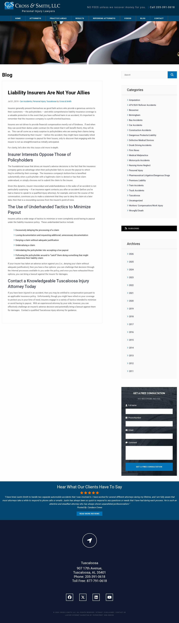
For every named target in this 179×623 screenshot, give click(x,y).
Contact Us (121, 612)
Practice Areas (58, 18)
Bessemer (133, 110)
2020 (131, 301)
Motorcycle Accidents (139, 160)
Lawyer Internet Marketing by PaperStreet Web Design (89, 615)
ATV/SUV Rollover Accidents (142, 105)
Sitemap (99, 612)
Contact (159, 18)
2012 (131, 363)
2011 (131, 371)
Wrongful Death (136, 210)
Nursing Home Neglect (139, 165)
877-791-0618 (97, 581)
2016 (131, 332)
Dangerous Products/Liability (142, 135)
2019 (131, 308)
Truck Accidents (136, 190)
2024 (131, 269)
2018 (131, 316)
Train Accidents (136, 185)
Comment (133, 442)
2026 (131, 254)
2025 (131, 262)
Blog (142, 18)
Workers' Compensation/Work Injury (146, 205)
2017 (131, 324)
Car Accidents (26, 101)
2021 (131, 293)
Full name (132, 405)
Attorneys (35, 18)
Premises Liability (137, 180)
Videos (127, 18)
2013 (131, 355)
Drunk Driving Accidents (140, 145)
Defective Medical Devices (141, 140)
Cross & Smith (65, 101)
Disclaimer (109, 612)
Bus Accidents (136, 120)
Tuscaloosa (51, 101)
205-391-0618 (165, 7)
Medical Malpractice (138, 155)
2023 (131, 277)
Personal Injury (39, 101)
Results (80, 18)
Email (131, 430)
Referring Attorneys (104, 18)
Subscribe (133, 228)
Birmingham (134, 115)
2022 (131, 285)
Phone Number (134, 418)
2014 (131, 348)
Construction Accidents (140, 130)
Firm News (134, 150)
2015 (131, 340)
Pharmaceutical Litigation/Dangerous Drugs (149, 175)
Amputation (134, 100)
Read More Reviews (89, 514)
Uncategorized (136, 200)
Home (18, 18)
